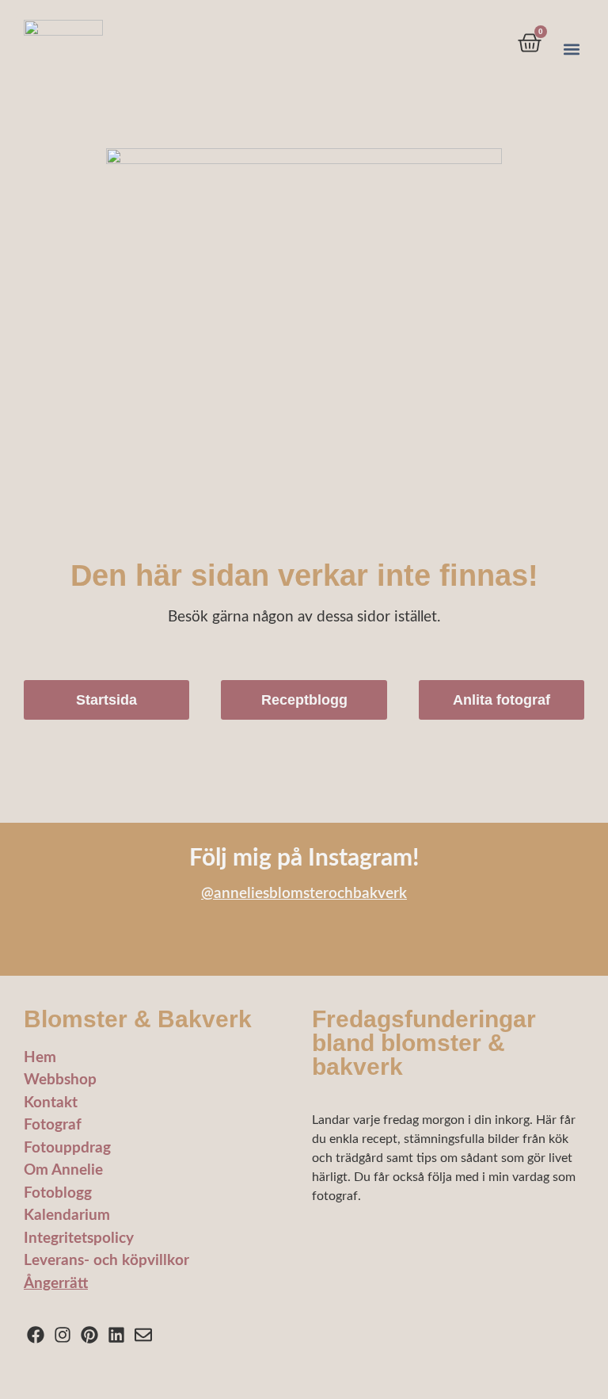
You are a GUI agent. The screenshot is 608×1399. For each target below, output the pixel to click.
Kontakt (51, 1102)
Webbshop (60, 1079)
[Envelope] (143, 1335)
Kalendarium (67, 1215)
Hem (40, 1057)
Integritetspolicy (79, 1238)
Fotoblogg (58, 1193)
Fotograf (53, 1125)
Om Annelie (63, 1170)
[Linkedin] (116, 1335)
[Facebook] (36, 1335)
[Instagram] (63, 1335)
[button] (571, 49)
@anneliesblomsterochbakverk (304, 893)
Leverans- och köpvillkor (106, 1260)
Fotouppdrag (67, 1148)
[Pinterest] (90, 1335)
